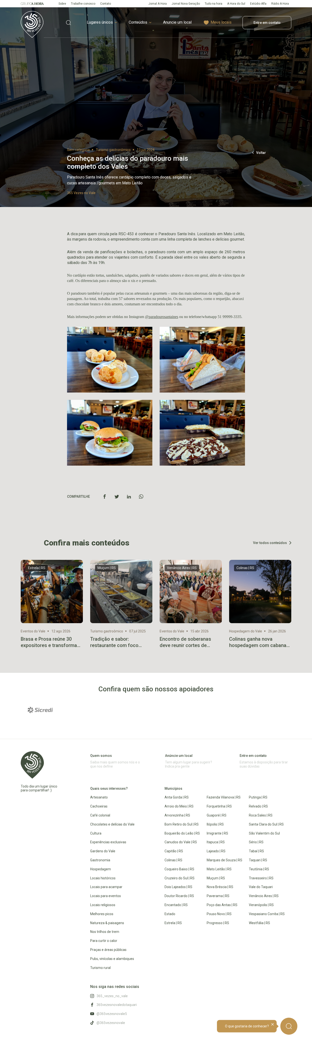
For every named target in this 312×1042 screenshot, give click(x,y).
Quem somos (101, 756)
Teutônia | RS (259, 869)
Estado (170, 914)
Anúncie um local (179, 756)
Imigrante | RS (217, 833)
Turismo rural (100, 968)
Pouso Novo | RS (219, 914)
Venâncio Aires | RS (264, 896)
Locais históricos (103, 878)
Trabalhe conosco (83, 3)
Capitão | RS (174, 851)
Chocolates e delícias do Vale (112, 824)
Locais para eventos (105, 896)
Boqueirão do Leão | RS (182, 833)
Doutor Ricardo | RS (179, 896)
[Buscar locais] (68, 22)
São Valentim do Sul (264, 833)
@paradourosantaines (161, 317)
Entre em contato (267, 23)
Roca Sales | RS (261, 815)
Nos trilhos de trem (104, 932)
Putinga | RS (258, 797)
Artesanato (99, 797)
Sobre (62, 3)
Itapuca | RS (216, 842)
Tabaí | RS (256, 851)
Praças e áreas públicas (108, 950)
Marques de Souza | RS (224, 860)
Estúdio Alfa (258, 3)
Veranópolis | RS (261, 905)
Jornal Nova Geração (186, 3)
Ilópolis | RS (215, 824)
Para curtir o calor (103, 941)
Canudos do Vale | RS (181, 842)
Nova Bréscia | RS (220, 887)
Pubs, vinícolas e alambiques (112, 959)
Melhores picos (101, 914)
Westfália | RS (259, 923)
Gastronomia (100, 860)
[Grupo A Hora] (32, 3)
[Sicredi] (40, 710)
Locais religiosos (102, 905)
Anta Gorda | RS (177, 797)
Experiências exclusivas (108, 842)
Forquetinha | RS (219, 806)
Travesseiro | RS (261, 878)
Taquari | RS (258, 860)
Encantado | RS (176, 905)
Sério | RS (256, 842)
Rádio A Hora (280, 3)
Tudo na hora (213, 3)
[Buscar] (288, 1026)
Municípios (173, 788)
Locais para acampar (106, 887)
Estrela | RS (173, 923)
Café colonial (100, 815)
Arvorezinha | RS (177, 815)
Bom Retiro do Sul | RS (182, 824)
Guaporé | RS (216, 815)
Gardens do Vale (102, 851)
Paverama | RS (218, 896)
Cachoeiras (98, 806)
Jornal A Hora (157, 3)
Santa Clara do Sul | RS (266, 824)
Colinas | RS (173, 860)
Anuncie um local (177, 22)
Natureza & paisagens (107, 923)
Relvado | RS (258, 806)
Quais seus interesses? (109, 788)
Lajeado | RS (216, 851)
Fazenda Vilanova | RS (224, 797)
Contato (105, 3)
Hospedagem (100, 869)
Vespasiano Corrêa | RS (267, 914)
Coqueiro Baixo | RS (179, 869)
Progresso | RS (218, 923)
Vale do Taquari (261, 887)
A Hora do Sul (236, 3)
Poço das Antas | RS (222, 905)
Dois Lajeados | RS (178, 887)
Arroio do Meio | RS (179, 806)
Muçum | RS (216, 878)
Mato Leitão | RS (219, 869)
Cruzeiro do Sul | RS (180, 878)
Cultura (95, 833)
